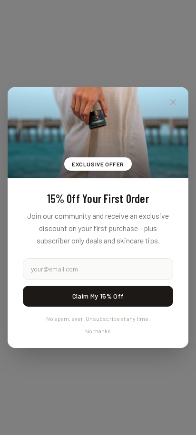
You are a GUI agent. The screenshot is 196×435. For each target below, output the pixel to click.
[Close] (173, 102)
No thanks (98, 331)
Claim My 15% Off (98, 296)
